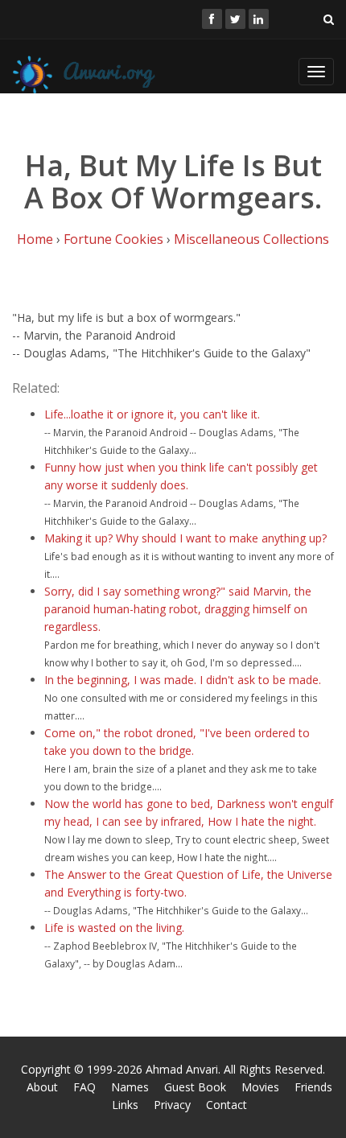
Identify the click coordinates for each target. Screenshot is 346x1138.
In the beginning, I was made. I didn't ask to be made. (182, 679)
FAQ (84, 1087)
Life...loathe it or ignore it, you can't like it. (152, 414)
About (42, 1087)
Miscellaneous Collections (251, 239)
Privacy (172, 1104)
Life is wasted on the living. (114, 927)
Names (130, 1087)
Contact (226, 1104)
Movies (260, 1087)
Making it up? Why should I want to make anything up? (185, 538)
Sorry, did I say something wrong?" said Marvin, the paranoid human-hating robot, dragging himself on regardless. (177, 608)
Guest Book (195, 1087)
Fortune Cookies (113, 239)
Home (35, 239)
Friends (313, 1087)
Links (125, 1104)
